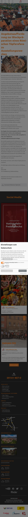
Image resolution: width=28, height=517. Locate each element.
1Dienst (7, 263)
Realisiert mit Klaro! (23, 273)
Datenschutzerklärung (7, 259)
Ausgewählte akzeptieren (7, 270)
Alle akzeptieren (22, 270)
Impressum (15, 259)
